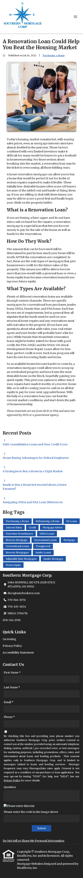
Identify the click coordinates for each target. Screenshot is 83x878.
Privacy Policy (12, 646)
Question (10, 787)
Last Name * (12, 687)
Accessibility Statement (18, 652)
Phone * (9, 717)
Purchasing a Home (54, 55)
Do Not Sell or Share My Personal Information (33, 840)
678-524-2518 (11, 620)
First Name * (12, 672)
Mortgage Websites (30, 864)
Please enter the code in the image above (31, 812)
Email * (9, 702)
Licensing (9, 639)
